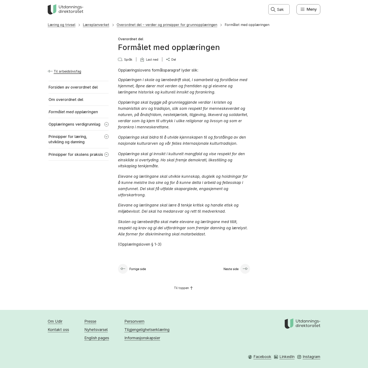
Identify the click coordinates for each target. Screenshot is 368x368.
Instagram (311, 356)
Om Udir (55, 321)
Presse (90, 321)
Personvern (134, 321)
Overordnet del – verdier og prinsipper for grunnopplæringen (167, 25)
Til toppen (181, 288)
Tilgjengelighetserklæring (147, 329)
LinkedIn (287, 356)
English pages (96, 338)
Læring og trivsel (61, 25)
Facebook (262, 356)
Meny (312, 9)
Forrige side (137, 269)
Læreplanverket (96, 25)
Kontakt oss (58, 329)
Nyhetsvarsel (96, 329)
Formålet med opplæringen (247, 25)
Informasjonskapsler (142, 338)
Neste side (231, 269)
